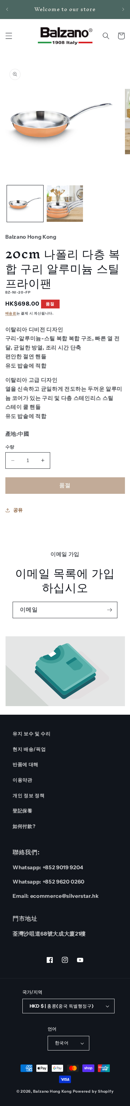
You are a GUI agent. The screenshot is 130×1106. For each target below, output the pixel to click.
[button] (8, 35)
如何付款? (24, 826)
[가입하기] (109, 610)
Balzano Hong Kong (52, 1091)
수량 (10, 447)
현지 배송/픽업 (29, 749)
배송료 (10, 313)
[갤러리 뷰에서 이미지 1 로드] (25, 203)
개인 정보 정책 (28, 795)
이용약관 (22, 780)
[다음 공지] (123, 9)
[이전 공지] (7, 9)
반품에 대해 (25, 764)
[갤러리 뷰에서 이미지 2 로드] (65, 203)
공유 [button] (18, 510)
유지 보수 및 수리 (32, 734)
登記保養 (22, 811)
